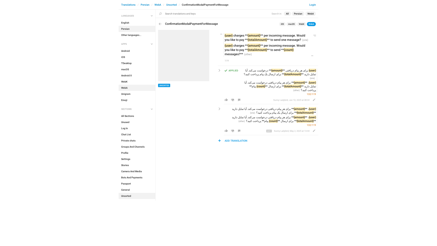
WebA (157, 4)
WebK (301, 24)
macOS (291, 24)
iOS (282, 24)
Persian (145, 4)
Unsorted (171, 4)
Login (312, 4)
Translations (128, 4)
